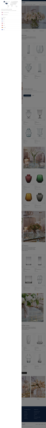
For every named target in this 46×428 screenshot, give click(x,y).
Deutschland (4, 27)
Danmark (4, 25)
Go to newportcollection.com (6, 12)
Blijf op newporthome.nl (5, 14)
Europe (4, 29)
